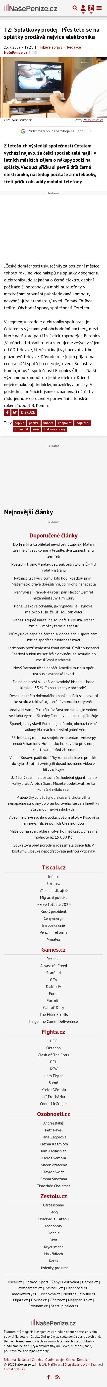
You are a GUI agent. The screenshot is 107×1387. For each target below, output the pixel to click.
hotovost (21, 429)
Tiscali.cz (54, 867)
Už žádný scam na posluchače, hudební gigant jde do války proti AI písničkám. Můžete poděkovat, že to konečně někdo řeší (53, 783)
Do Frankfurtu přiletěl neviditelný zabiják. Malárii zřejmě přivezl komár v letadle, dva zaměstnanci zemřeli (53, 550)
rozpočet (65, 423)
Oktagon (53, 1047)
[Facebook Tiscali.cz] (48, 1377)
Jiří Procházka (53, 1096)
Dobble (54, 1232)
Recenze (53, 958)
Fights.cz (53, 1032)
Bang (53, 1211)
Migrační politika (53, 897)
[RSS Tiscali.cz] (57, 1377)
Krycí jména (53, 1246)
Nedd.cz (69, 1293)
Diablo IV (53, 986)
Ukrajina (53, 883)
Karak (53, 1260)
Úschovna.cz (50, 1293)
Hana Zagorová (53, 1136)
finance (48, 423)
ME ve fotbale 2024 (53, 904)
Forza (53, 993)
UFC (53, 1040)
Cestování (70, 1281)
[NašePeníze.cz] (30, 8)
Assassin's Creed (53, 965)
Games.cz (53, 949)
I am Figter (53, 1075)
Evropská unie (53, 925)
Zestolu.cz (53, 1196)
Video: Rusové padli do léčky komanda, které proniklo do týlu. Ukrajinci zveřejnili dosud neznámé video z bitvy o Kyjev (53, 763)
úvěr (36, 429)
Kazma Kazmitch (53, 1143)
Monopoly (53, 1225)
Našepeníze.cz (80, 1299)
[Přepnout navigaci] (83, 8)
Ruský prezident (54, 911)
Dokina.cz (39, 1299)
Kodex (71, 1360)
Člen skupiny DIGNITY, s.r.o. (83, 1364)
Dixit (53, 1239)
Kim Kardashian (53, 1150)
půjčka (19, 423)
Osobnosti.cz (53, 1114)
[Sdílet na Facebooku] (7, 412)
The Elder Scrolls (53, 1014)
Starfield (53, 972)
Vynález (53, 939)
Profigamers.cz (29, 1287)
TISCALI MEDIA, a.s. (49, 1364)
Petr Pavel (53, 1129)
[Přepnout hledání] (75, 8)
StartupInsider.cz (65, 1305)
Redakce (24, 1360)
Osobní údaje (54, 1360)
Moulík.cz (87, 1293)
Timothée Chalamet (53, 1185)
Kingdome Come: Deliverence (53, 1021)
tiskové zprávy (54, 429)
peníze (34, 423)
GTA (53, 979)
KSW (53, 1068)
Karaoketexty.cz (23, 1293)
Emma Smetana (53, 1178)
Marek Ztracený (54, 1164)
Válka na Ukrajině (54, 890)
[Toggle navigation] (99, 8)
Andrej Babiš (53, 1123)
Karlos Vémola (53, 1089)
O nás (21, 1369)
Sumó (53, 1082)
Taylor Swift (53, 1171)
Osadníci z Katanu (53, 1218)
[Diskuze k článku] (35, 52)
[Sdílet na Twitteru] (14, 412)
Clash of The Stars (53, 1054)
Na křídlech (53, 1253)
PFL (53, 1061)
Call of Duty (53, 1007)
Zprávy (30, 1281)
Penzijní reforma (53, 932)
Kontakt (82, 1360)
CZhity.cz (57, 1299)
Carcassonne (53, 1204)
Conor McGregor (53, 1103)
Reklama (10, 1360)
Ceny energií (53, 918)
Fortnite (53, 1000)
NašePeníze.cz (93, 120)
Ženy (55, 1281)
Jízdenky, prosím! (54, 1267)
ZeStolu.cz (54, 1287)
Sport (44, 1281)
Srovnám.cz (38, 1305)
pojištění (82, 423)
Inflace (53, 876)
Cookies (37, 1360)
